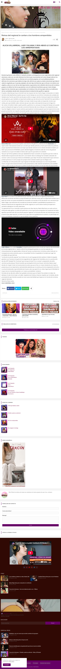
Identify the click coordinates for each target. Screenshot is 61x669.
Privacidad (35, 663)
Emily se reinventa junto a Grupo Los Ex (18, 639)
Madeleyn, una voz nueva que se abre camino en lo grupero (23, 633)
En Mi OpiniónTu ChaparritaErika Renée (11, 370)
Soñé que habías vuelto (13, 406)
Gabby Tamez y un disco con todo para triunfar (12, 615)
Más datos (11, 661)
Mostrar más (56, 301)
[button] (59, 2)
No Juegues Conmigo (13, 428)
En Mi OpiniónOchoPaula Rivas (11, 385)
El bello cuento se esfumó (14, 413)
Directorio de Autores (45, 663)
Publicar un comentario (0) (30, 330)
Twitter (18, 288)
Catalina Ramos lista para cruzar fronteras (48, 576)
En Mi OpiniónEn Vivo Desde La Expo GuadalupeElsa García (16, 392)
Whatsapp (26, 288)
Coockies (28, 663)
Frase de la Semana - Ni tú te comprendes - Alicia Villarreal (9, 315)
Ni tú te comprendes (13, 420)
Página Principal (5, 32)
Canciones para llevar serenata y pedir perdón (30, 315)
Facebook (11, 288)
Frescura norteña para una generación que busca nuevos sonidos (25, 646)
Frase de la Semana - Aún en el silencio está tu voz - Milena (23, 589)
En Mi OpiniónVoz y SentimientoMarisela (12, 377)
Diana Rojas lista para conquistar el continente (20, 582)
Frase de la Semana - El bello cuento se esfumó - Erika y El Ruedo (25, 652)
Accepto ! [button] (6, 664)
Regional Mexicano (14, 32)
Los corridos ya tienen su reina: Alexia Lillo (19, 576)
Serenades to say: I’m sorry (48, 314)
